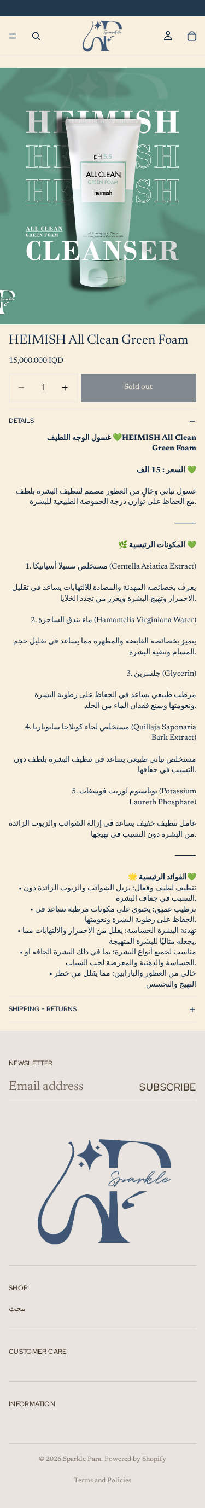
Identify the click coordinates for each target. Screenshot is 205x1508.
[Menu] (12, 36)
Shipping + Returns (43, 1009)
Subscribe (167, 1087)
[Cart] (192, 36)
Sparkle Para (82, 1459)
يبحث (17, 1309)
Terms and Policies (102, 1480)
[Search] (36, 36)
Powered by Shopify (135, 1459)
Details (21, 420)
